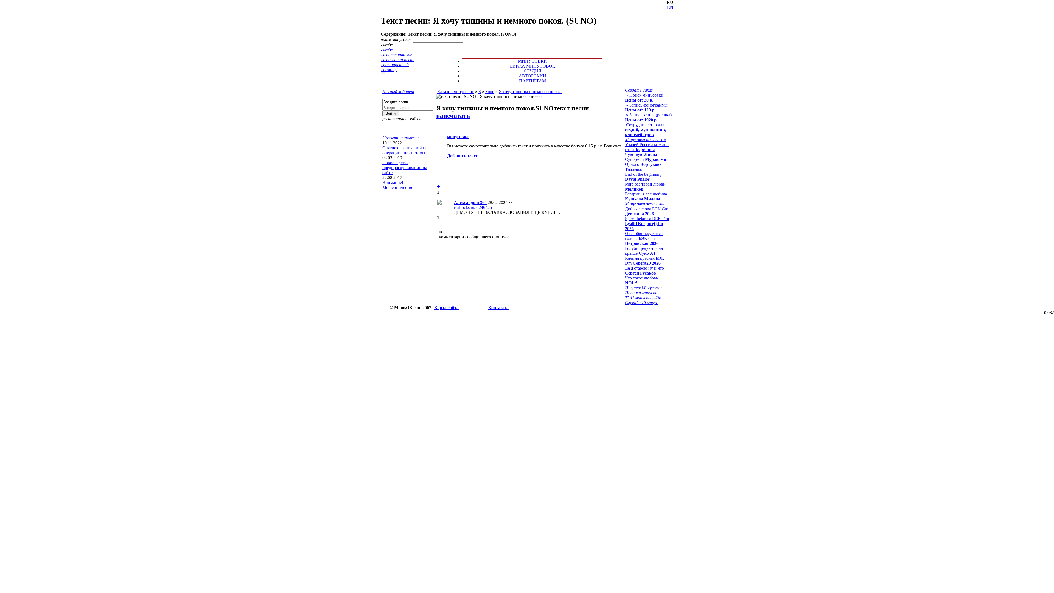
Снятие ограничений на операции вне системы (404, 150)
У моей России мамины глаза (647, 147)
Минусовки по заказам (645, 139)
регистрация (394, 118)
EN (670, 7)
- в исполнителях (396, 54)
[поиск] (383, 73)
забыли (415, 118)
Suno (489, 91)
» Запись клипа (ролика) (648, 117)
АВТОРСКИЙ (532, 76)
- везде (387, 49)
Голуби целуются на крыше (644, 251)
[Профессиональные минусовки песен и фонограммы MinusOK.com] (528, 49)
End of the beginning (643, 176)
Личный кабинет (398, 91)
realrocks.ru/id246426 (473, 207)
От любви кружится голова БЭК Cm (644, 238)
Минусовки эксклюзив (644, 204)
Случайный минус (641, 302)
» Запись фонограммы (646, 107)
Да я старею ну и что (644, 270)
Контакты (498, 307)
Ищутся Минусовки (643, 288)
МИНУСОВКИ (532, 61)
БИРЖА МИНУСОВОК (532, 66)
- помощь (389, 69)
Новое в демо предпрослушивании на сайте (404, 167)
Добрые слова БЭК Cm (646, 211)
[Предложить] (528, 45)
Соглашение (473, 307)
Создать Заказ (639, 90)
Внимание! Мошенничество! (398, 185)
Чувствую (641, 154)
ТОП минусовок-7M (643, 297)
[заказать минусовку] (525, 45)
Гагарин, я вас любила (646, 196)
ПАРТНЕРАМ (532, 81)
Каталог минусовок (455, 91)
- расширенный (395, 64)
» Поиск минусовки (644, 97)
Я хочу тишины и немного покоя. (530, 91)
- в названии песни (397, 59)
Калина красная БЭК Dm (644, 260)
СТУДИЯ (532, 71)
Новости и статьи (400, 138)
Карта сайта (446, 307)
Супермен (645, 159)
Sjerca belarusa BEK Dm (647, 223)
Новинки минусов (641, 292)
